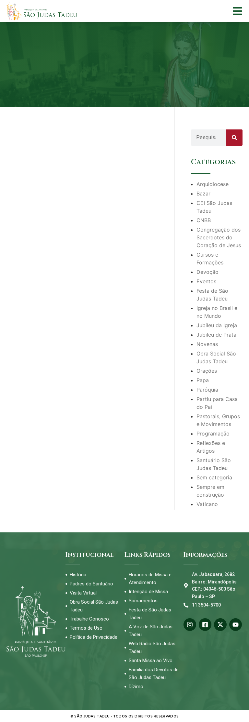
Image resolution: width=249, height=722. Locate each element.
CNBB (203, 220)
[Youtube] (235, 624)
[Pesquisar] (234, 137)
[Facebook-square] (205, 624)
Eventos (206, 281)
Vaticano (207, 504)
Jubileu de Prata (216, 334)
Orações (206, 371)
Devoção (207, 272)
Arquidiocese (212, 184)
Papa (202, 380)
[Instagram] (190, 624)
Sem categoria (214, 477)
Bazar (203, 193)
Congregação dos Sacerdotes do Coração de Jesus (218, 237)
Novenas (207, 344)
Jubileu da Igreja (216, 325)
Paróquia (207, 389)
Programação (213, 433)
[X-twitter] (220, 624)
